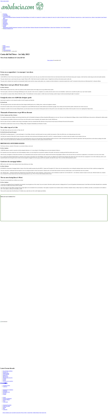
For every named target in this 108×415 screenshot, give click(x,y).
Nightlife (10, 27)
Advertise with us (6, 385)
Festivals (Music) (6, 399)
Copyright (14, 412)
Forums (4, 407)
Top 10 (62, 27)
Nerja (22, 17)
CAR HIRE (5, 15)
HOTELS (5, 13)
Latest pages (5, 401)
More (4, 18)
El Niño (4, 378)
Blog (4, 408)
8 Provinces (72, 17)
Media (4, 47)
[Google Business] (7, 383)
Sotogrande (18, 17)
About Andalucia (67, 27)
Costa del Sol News (7, 50)
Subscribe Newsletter (7, 405)
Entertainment (5, 27)
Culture (51, 27)
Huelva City (63, 17)
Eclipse (4, 380)
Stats (40, 412)
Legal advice (18, 412)
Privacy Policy (24, 412)
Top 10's (4, 393)
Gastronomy (19, 27)
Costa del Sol (5, 17)
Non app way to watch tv (8, 381)
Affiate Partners (36, 412)
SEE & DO (5, 19)
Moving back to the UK (7, 377)
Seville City (33, 17)
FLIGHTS (5, 20)
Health (45, 27)
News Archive (50, 60)
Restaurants (14, 27)
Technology (58, 27)
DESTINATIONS (6, 16)
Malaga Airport (6, 373)
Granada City (39, 17)
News (4, 49)
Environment (41, 27)
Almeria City (49, 17)
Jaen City (68, 17)
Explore (4, 394)
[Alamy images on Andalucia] (5, 383)
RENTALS (5, 22)
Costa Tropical (104, 17)
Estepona (14, 17)
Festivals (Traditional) (7, 398)
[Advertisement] (54, 37)
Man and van (5, 376)
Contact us (5, 386)
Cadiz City (59, 17)
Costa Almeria (98, 17)
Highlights (5, 390)
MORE (4, 26)
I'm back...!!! (5, 372)
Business (32, 27)
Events (4, 397)
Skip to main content (4, 1)
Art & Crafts (24, 27)
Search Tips (44, 412)
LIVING (4, 25)
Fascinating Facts (6, 392)
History (29, 27)
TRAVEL (5, 21)
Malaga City (28, 17)
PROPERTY (5, 24)
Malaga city (5, 375)
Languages (5, 409)
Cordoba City (44, 17)
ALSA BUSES (6, 374)
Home (4, 45)
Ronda (24, 17)
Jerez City (55, 17)
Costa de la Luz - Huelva (90, 17)
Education (36, 27)
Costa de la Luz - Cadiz (80, 17)
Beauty (48, 27)
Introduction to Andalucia (8, 389)
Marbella (10, 17)
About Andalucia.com (7, 412)
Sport (54, 27)
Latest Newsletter (6, 406)
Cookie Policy (30, 412)
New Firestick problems (7, 371)
